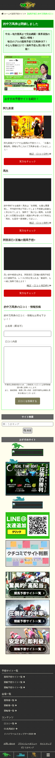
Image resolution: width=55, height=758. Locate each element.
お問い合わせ (9, 744)
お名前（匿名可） (14, 326)
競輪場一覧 (9, 710)
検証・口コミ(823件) (38, 285)
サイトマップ (45, 744)
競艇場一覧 (9, 705)
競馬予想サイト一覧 (13, 677)
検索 (29, 430)
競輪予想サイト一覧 (13, 687)
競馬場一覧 (9, 700)
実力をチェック (27, 161)
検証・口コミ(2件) (39, 154)
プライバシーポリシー (27, 744)
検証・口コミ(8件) (39, 223)
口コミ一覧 (9, 723)
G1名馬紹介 (10, 729)
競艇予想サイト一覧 (13, 682)
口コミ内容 (11, 341)
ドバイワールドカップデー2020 (19, 734)
